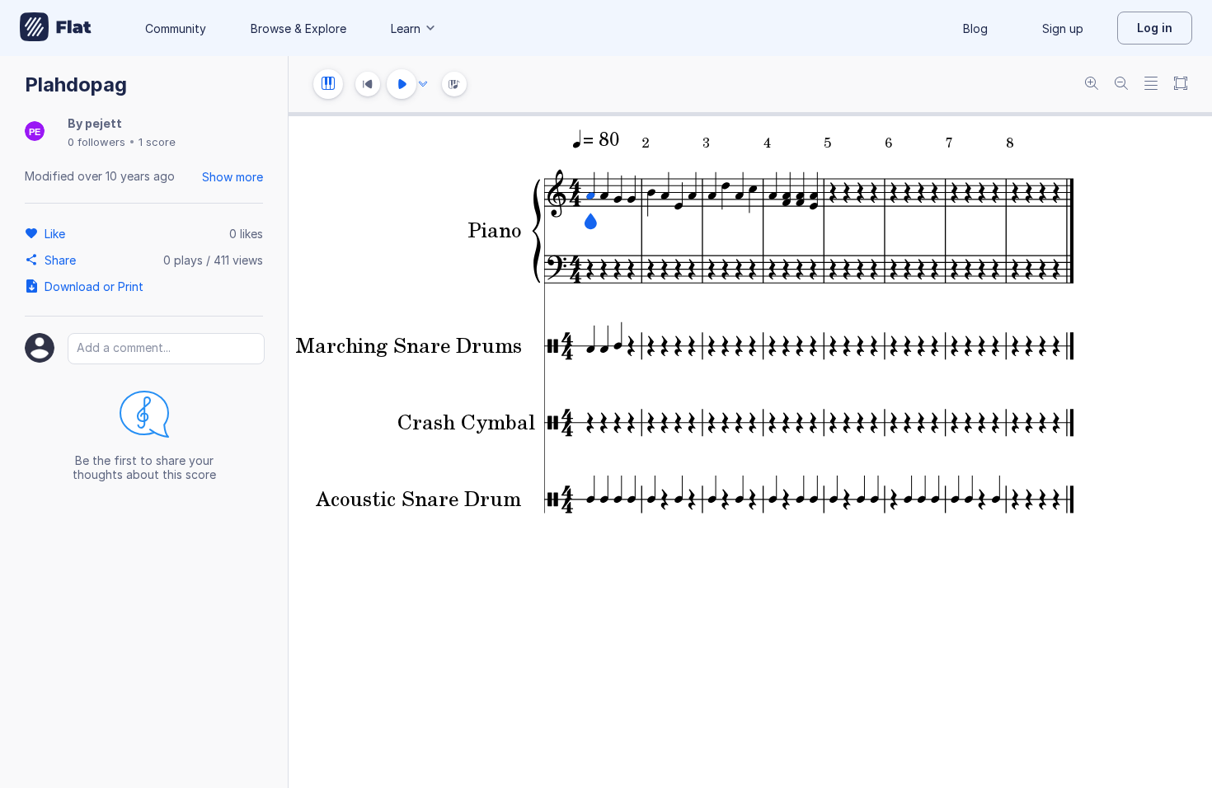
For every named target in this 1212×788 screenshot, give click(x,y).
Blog (975, 28)
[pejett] (35, 132)
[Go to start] (367, 84)
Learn (405, 28)
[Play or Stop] (401, 84)
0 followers (96, 141)
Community (175, 28)
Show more (232, 177)
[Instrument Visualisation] (454, 84)
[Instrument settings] (328, 84)
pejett (103, 123)
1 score (157, 141)
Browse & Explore (298, 28)
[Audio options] (423, 84)
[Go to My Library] (56, 28)
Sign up (1062, 28)
